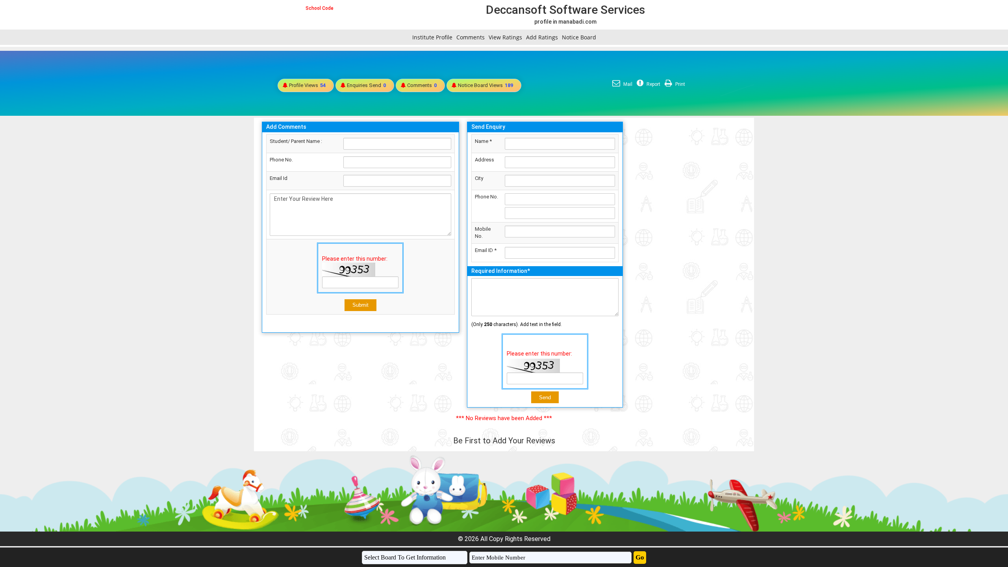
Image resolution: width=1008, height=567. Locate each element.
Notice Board (579, 37)
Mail (627, 84)
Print (679, 84)
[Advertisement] (688, 236)
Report (652, 84)
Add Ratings (542, 37)
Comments (470, 37)
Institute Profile (432, 37)
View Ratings (505, 37)
